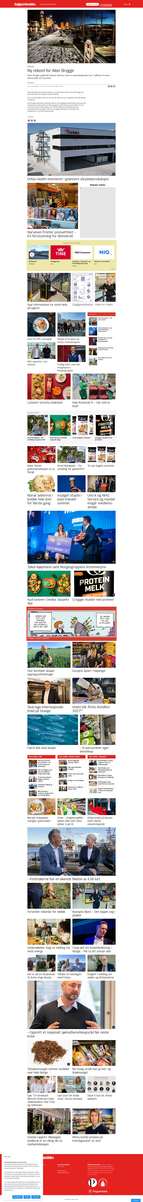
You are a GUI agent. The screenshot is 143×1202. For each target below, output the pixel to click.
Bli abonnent (92, 4)
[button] (32, 254)
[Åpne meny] (127, 4)
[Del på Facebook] (109, 86)
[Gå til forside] (24, 4)
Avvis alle (36, 1197)
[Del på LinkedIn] (111, 86)
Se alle (112, 269)
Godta (27, 1197)
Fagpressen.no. (8, 1190)
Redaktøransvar (61, 1170)
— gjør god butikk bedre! (47, 4)
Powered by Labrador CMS (71, 1199)
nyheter (30, 117)
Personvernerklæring (63, 1172)
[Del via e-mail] (114, 86)
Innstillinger (136, 1200)
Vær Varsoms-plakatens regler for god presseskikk (100, 1166)
